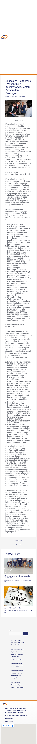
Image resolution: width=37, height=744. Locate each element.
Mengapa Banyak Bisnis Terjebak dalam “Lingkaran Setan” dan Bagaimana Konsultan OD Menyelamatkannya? (18, 654)
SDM (9, 580)
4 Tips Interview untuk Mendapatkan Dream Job (17, 577)
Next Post (18, 545)
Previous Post (18, 540)
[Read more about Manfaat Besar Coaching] (18, 596)
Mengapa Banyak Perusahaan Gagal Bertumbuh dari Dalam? (17, 685)
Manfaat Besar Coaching (13, 608)
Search (11, 630)
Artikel (7, 96)
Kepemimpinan (14, 96)
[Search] (25, 634)
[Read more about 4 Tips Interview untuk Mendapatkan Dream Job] (18, 566)
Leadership (22, 96)
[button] (31, 37)
